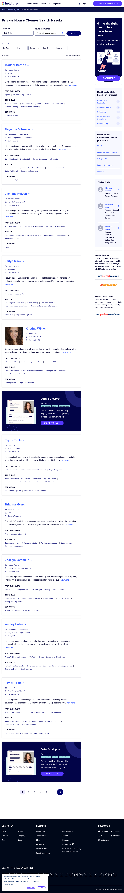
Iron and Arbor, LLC (18, 534)
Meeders (11, 269)
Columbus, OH (13, 141)
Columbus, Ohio (14, 452)
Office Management (26, 374)
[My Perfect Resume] (108, 276)
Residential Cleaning (36, 168)
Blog (38, 840)
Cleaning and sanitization (14, 235)
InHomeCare (55, 159)
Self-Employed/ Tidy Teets (18, 691)
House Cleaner (13, 70)
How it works (32, 4)
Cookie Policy (67, 831)
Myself (10, 73)
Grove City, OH (13, 694)
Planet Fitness (58, 590)
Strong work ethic (11, 669)
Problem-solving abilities (31, 598)
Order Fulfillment (11, 171)
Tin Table (33, 657)
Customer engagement (14, 546)
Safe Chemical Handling (30, 107)
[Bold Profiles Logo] (10, 3)
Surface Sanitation (12, 103)
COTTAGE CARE (35, 337)
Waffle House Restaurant (55, 226)
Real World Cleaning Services (19, 568)
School (20, 831)
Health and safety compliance (16, 306)
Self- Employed (14, 448)
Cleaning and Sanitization (53, 103)
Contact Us (40, 831)
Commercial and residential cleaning (44, 306)
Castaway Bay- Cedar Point (31, 362)
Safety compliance (29, 721)
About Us (65, 836)
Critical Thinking (64, 598)
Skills (4, 831)
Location (5, 836)
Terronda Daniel (108, 228)
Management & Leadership (56, 371)
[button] (60, 792)
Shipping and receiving (29, 171)
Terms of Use (41, 836)
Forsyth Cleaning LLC (16, 202)
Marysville (12, 636)
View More (73, 85)
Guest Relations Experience (32, 371)
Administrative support (49, 543)
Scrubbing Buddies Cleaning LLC (20, 138)
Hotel (29, 95)
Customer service (34, 235)
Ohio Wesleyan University (40, 590)
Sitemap (65, 840)
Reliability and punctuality (14, 666)
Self (9, 513)
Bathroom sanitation (48, 303)
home (4, 10)
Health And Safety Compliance (104, 117)
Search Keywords (42, 29)
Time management (12, 238)
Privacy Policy (41, 849)
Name (20, 840)
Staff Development (52, 482)
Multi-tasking (62, 235)
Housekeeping (18, 95)
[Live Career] (108, 284)
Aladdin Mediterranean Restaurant (32, 470)
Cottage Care (102, 159)
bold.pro (110, 44)
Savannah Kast (109, 206)
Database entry (67, 543)
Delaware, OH (13, 205)
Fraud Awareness (43, 853)
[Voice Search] (62, 33)
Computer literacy (12, 371)
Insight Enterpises (40, 159)
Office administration (30, 543)
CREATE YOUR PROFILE (108, 4)
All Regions (66, 844)
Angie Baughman (55, 470)
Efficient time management (15, 168)
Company (21, 836)
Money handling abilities (14, 602)
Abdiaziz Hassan (108, 189)
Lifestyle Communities (36, 712)
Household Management (31, 103)
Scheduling (101, 112)
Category (6, 28)
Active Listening (49, 598)
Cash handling (26, 669)
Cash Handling (10, 374)
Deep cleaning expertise (36, 666)
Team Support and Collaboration (17, 479)
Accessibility (40, 844)
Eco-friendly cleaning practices (60, 666)
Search (43, 4)
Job (3, 840)
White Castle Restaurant (34, 226)
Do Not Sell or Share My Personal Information (71, 850)
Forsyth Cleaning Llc (105, 165)
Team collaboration (12, 721)
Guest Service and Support (15, 482)
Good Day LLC (50, 362)
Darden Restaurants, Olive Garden (52, 657)
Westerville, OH (34, 340)
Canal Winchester (15, 516)
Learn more (108, 78)
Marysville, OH (13, 77)
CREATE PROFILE (51, 423)
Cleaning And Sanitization (102, 101)
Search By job (13, 10)
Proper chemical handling (56, 168)
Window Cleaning (11, 107)
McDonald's (19, 294)
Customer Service (35, 482)
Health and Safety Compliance (44, 479)
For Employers (55, 4)
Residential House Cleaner (18, 134)
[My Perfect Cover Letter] (108, 314)
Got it (41, 888)
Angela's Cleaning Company (19, 632)
